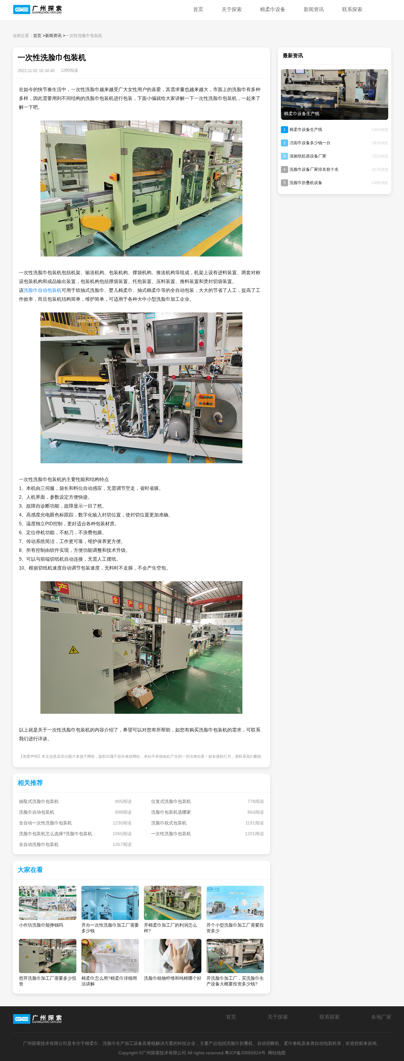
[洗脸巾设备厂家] (50, 10)
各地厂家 (381, 1017)
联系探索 (352, 9)
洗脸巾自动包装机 (43, 290)
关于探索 (232, 9)
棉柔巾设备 (272, 9)
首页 (198, 9)
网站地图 (277, 1052)
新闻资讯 (314, 9)
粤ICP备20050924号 (245, 1052)
